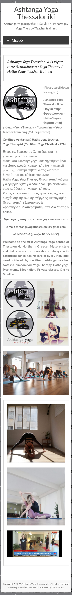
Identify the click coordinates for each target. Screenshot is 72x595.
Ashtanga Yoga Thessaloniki (36, 13)
